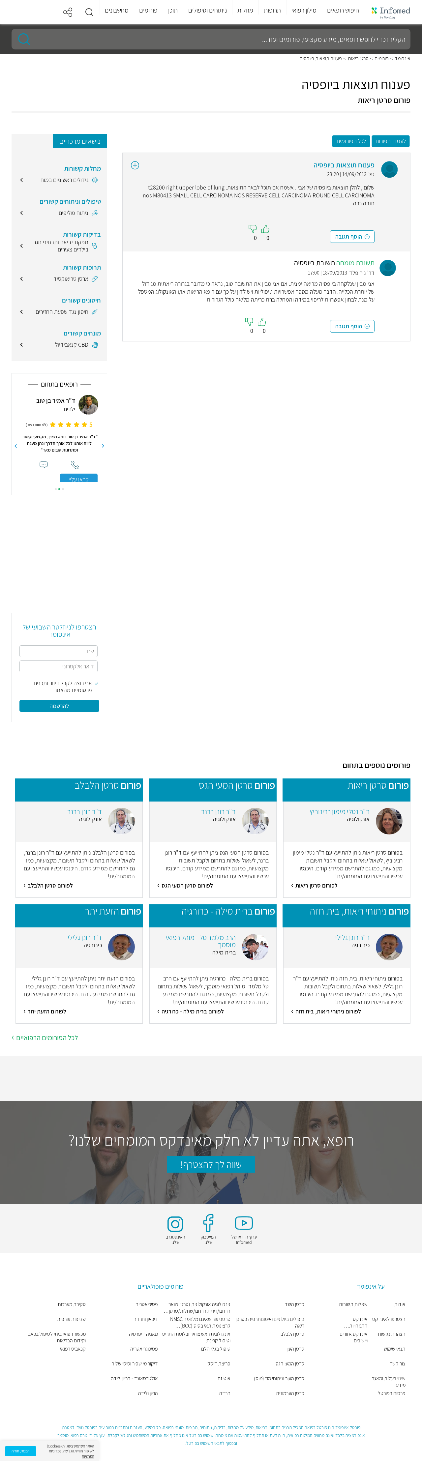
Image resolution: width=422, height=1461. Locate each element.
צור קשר (398, 1363)
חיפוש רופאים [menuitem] (343, 10)
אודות (400, 1304)
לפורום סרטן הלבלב (50, 885)
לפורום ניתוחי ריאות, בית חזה (328, 1011)
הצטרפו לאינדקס (389, 1319)
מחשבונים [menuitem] (117, 10)
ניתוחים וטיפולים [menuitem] (207, 10)
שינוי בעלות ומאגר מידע (389, 1381)
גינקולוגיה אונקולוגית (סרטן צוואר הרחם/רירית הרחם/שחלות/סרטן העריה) (199, 1307)
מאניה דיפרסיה (143, 1334)
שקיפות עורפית (71, 1319)
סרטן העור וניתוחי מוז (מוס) (279, 1378)
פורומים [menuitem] (148, 10)
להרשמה (59, 706)
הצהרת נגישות (392, 1334)
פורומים (382, 59)
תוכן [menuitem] (173, 10)
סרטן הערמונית (290, 1393)
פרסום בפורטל (392, 1393)
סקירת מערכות (72, 1304)
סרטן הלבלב (292, 1334)
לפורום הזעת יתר (47, 1011)
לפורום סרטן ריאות (316, 885)
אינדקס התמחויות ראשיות (358, 1322)
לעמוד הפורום (391, 141)
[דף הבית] (390, 12)
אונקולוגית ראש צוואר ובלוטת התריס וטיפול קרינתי (196, 1337)
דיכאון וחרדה (146, 1319)
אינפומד (402, 59)
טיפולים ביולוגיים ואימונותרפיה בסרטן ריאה (269, 1322)
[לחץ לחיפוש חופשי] (22, 39)
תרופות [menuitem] (272, 10)
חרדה (224, 1393)
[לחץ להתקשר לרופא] (75, 465)
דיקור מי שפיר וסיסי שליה (134, 1363)
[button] (89, 12)
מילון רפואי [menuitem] (303, 10)
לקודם (103, 446)
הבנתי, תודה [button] (21, 1450)
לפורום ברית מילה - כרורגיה (193, 1011)
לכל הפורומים (351, 141)
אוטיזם (224, 1378)
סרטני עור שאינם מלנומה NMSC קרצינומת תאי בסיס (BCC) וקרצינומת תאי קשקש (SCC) (200, 1322)
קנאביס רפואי (73, 1349)
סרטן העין (295, 1349)
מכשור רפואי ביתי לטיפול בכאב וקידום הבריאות (57, 1337)
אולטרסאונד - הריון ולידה (134, 1378)
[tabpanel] (59, 438)
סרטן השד (294, 1304)
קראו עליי (79, 479)
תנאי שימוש (395, 1349)
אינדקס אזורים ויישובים (354, 1337)
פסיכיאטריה (147, 1304)
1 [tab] (63, 489)
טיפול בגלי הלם (215, 1349)
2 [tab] (59, 489)
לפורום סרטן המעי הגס (187, 885)
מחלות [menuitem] (245, 10)
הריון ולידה (148, 1393)
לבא (15, 446)
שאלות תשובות (353, 1304)
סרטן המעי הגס (290, 1363)
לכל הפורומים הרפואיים (47, 1037)
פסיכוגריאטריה (144, 1349)
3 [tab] (56, 489)
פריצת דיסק (218, 1363)
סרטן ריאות (358, 59)
